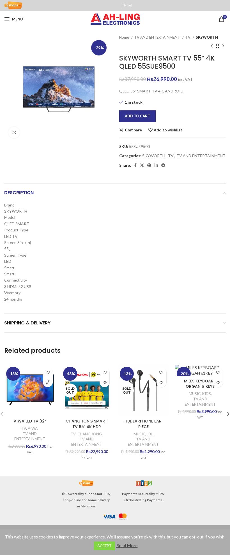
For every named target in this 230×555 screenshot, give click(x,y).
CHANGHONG (89, 434)
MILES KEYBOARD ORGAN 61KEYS (200, 383)
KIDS (206, 393)
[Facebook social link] (135, 165)
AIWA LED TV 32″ (30, 421)
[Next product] (223, 46)
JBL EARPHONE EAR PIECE (143, 423)
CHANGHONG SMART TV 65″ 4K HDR (86, 423)
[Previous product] (212, 46)
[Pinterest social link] (149, 165)
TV (188, 37)
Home (124, 37)
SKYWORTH (207, 37)
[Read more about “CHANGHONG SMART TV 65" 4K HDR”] (104, 382)
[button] (48, 382)
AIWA (33, 428)
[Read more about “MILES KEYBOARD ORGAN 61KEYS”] (218, 382)
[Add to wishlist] (48, 372)
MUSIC (139, 434)
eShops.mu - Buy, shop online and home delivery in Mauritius (87, 500)
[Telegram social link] (163, 165)
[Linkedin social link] (156, 165)
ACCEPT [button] (104, 546)
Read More (127, 545)
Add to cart (137, 116)
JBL (150, 434)
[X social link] (142, 165)
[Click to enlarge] (14, 132)
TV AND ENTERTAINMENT (157, 37)
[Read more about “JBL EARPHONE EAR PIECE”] (161, 382)
